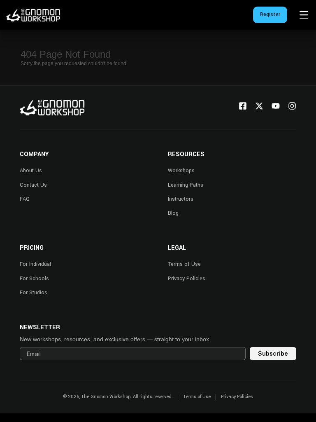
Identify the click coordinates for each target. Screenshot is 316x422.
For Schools (34, 278)
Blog (173, 213)
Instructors (180, 199)
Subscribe (273, 353)
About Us (31, 170)
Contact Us (33, 185)
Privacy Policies (186, 278)
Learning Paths (185, 185)
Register (270, 14)
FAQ (25, 199)
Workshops (181, 170)
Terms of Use (184, 264)
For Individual (35, 264)
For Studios (33, 292)
